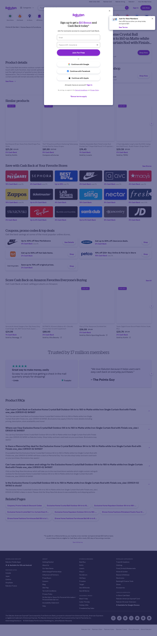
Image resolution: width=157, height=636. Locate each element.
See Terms (123, 27)
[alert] (132, 23)
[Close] (152, 18)
